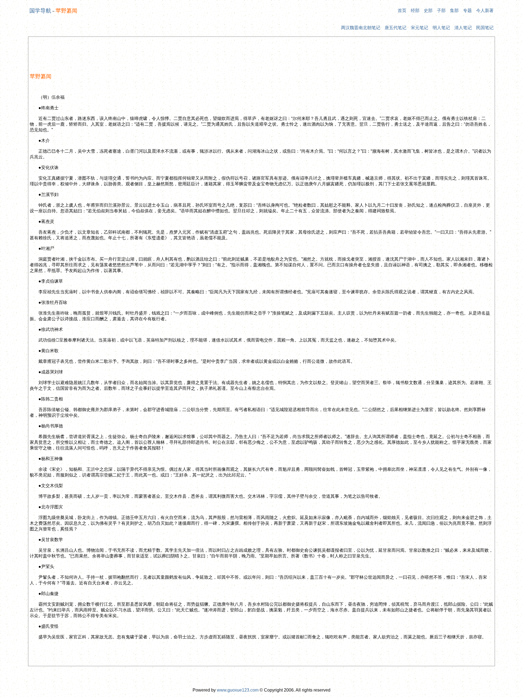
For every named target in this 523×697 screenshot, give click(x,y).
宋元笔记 (419, 27)
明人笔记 (441, 27)
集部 (454, 10)
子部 (441, 10)
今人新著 (485, 10)
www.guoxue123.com (238, 690)
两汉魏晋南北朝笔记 (360, 27)
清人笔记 (463, 27)
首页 (402, 10)
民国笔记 (485, 27)
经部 (415, 10)
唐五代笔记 (395, 27)
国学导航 (40, 11)
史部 (428, 10)
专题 (467, 10)
